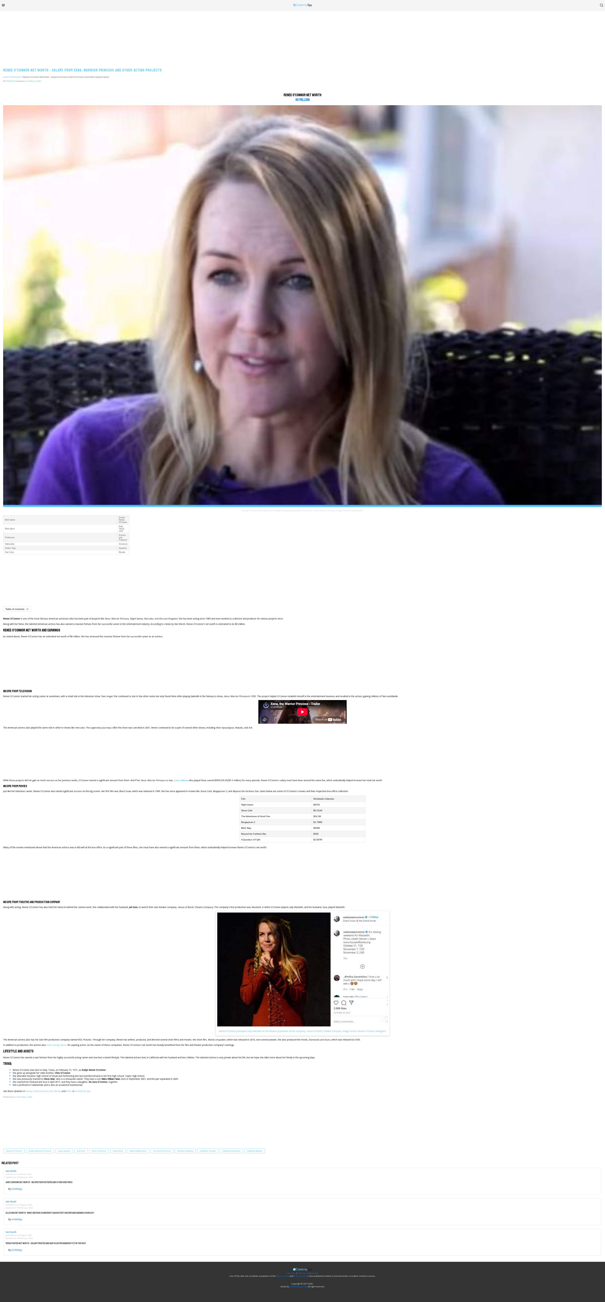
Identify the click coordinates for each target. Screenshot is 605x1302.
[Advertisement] (302, 36)
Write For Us (303, 1273)
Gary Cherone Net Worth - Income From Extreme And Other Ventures (39, 1182)
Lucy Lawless (64, 1150)
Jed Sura (81, 1150)
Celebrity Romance (231, 1150)
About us (291, 1273)
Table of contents (15, 609)
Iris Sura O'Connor (162, 1150)
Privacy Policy (300, 1276)
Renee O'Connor (14, 1150)
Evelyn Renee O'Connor (40, 1150)
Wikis (69, 1091)
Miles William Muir (138, 1150)
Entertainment (40, 1091)
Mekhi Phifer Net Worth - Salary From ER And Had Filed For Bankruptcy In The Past (46, 1243)
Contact (314, 1273)
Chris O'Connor (99, 1150)
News (29, 1091)
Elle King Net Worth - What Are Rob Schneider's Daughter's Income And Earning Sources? (50, 1212)
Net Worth (16, 77)
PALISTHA (10, 81)
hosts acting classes (56, 1044)
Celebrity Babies (254, 1150)
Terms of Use (282, 1276)
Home (6, 77)
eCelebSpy (17, 1188)
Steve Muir (118, 1150)
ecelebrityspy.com (298, 1286)
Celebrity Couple (208, 1150)
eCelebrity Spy (82, 1091)
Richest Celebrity (185, 1150)
